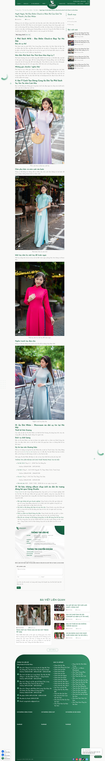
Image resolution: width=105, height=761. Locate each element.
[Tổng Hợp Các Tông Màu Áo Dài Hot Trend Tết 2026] (33, 615)
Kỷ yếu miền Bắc (35, 3)
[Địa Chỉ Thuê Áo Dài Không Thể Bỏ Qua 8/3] (59, 626)
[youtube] (77, 759)
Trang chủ (18, 10)
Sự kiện (36, 10)
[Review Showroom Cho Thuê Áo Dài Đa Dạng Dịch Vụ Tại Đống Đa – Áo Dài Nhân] (71, 66)
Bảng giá (26, 3)
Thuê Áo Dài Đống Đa (79, 686)
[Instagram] (80, 759)
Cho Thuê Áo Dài (78, 674)
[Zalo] (87, 759)
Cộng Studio (18, 492)
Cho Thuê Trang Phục (79, 672)
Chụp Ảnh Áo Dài (59, 673)
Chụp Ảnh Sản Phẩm (60, 679)
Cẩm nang (71, 24)
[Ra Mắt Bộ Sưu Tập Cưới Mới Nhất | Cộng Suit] (59, 607)
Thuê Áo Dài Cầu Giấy (79, 690)
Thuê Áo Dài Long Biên (80, 692)
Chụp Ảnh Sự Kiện (59, 669)
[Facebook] (73, 759)
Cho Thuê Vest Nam (79, 684)
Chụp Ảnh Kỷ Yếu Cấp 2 (61, 683)
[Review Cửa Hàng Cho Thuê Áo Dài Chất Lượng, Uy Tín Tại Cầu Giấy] (71, 50)
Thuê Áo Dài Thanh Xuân (80, 688)
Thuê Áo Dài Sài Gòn (60, 693)
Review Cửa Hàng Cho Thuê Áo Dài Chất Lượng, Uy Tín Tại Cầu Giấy (82, 50)
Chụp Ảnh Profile (59, 671)
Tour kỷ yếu (62, 3)
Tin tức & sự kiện (27, 10)
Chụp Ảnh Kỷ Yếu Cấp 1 (61, 681)
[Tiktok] (83, 759)
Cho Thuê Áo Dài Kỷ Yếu (80, 682)
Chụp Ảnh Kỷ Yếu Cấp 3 (61, 685)
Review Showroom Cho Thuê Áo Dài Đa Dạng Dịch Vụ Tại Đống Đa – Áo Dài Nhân (82, 66)
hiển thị (28, 34)
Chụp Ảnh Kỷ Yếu (59, 665)
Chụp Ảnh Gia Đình (60, 677)
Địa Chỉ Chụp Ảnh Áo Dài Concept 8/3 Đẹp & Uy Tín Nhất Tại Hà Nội (77, 616)
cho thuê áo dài (28, 452)
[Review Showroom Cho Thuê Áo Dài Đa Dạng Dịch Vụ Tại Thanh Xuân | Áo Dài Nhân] (71, 58)
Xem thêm (52, 650)
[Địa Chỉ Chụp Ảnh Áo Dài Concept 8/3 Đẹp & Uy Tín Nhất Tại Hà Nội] (59, 617)
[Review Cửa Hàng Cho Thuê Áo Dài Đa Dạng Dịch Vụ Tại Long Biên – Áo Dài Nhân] (71, 43)
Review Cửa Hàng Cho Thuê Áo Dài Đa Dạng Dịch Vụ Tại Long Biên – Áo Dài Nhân (82, 42)
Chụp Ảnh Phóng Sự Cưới (62, 667)
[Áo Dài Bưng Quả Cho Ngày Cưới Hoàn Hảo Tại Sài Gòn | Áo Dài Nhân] (59, 635)
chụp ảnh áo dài (23, 52)
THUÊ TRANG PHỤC (71, 3)
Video (43, 3)
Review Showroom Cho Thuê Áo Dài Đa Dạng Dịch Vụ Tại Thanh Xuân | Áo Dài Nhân (82, 58)
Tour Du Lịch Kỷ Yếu (60, 687)
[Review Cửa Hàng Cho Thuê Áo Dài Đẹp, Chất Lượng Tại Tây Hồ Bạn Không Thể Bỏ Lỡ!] (71, 35)
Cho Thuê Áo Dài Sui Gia (80, 680)
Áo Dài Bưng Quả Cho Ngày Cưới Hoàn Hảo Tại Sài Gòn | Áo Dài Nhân (76, 635)
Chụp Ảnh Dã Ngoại (60, 675)
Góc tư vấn (80, 3)
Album (18, 3)
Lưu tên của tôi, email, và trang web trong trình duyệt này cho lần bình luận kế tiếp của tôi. (39, 583)
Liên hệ (87, 3)
